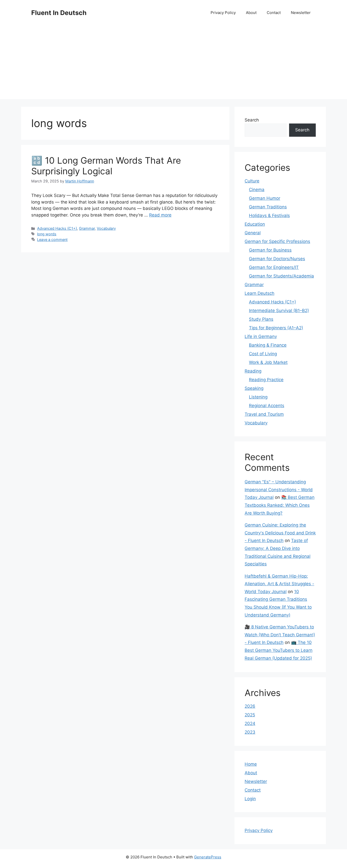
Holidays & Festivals (269, 215)
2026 (250, 706)
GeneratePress (207, 857)
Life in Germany (261, 336)
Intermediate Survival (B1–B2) (279, 310)
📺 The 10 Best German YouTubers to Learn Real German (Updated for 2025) (278, 650)
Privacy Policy (223, 12)
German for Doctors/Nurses (277, 258)
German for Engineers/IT (274, 267)
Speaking (254, 388)
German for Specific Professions (277, 241)
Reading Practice (266, 379)
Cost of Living (263, 353)
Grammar (87, 228)
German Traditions (268, 206)
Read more (160, 215)
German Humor (264, 198)
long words (46, 234)
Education (255, 224)
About (251, 12)
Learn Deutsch (259, 293)
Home (251, 764)
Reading (253, 371)
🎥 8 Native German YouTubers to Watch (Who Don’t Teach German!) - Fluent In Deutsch (280, 634)
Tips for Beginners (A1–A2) (276, 327)
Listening (258, 396)
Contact (274, 12)
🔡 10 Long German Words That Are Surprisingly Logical (106, 165)
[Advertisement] (173, 63)
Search (252, 119)
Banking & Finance (268, 345)
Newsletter (301, 12)
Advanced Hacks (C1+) (57, 228)
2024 (250, 723)
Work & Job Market (268, 362)
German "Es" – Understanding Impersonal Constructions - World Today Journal (279, 489)
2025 (250, 714)
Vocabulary (106, 228)
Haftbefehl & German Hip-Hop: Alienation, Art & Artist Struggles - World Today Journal (279, 584)
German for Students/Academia (281, 276)
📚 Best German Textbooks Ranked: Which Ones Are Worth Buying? (279, 505)
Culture (252, 180)
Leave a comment (52, 239)
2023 (250, 732)
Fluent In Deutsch (59, 13)
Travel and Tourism (264, 414)
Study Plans (261, 319)
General (253, 232)
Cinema (256, 189)
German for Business (270, 250)
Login (250, 798)
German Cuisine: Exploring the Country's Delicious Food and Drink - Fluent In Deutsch (280, 532)
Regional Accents (266, 405)
